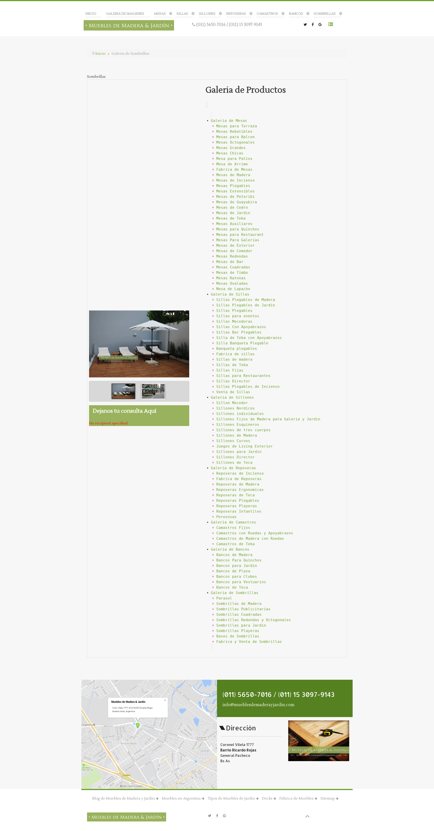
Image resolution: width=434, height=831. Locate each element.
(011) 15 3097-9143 (245, 24)
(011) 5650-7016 (211, 24)
